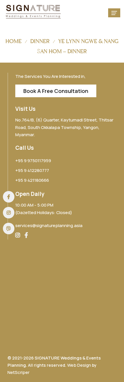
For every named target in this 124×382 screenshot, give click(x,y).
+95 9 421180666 (32, 180)
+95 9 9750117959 (33, 161)
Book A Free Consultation (55, 90)
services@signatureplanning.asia (48, 225)
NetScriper (18, 372)
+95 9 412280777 (32, 170)
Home (13, 41)
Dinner (40, 41)
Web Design (79, 365)
